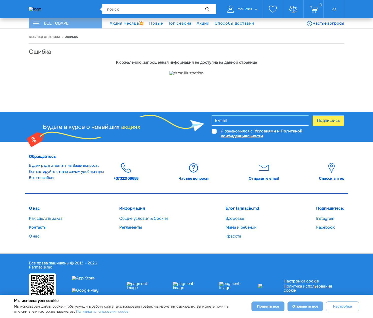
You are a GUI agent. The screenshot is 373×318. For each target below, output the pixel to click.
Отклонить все (305, 306)
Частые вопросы (328, 23)
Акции (203, 23)
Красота (233, 236)
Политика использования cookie (308, 288)
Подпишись (328, 120)
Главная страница (44, 37)
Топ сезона (180, 23)
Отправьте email (264, 178)
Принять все (268, 306)
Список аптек (331, 178)
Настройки (342, 306)
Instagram (325, 218)
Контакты (37, 227)
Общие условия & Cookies (143, 218)
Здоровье (235, 218)
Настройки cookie (301, 281)
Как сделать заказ (45, 218)
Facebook (325, 227)
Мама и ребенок (241, 227)
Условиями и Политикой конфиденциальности (261, 133)
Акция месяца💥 (127, 23)
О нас (34, 236)
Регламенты (130, 227)
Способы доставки (234, 23)
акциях (130, 127)
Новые (156, 23)
